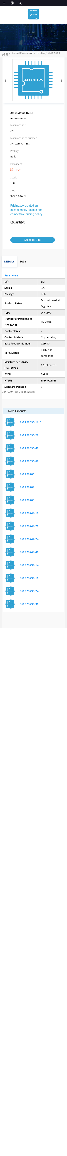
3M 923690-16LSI (31, 422)
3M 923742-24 (29, 539)
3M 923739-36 (29, 604)
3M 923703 (27, 487)
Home (5, 53)
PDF (18, 170)
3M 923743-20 (29, 526)
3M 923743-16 (29, 513)
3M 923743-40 (29, 552)
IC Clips (41, 53)
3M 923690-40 (29, 448)
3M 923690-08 (29, 461)
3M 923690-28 (29, 435)
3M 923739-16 (29, 578)
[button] (61, 80)
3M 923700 (27, 474)
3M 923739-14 (29, 565)
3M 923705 (27, 500)
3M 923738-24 (29, 591)
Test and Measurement (22, 53)
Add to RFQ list (32, 239)
